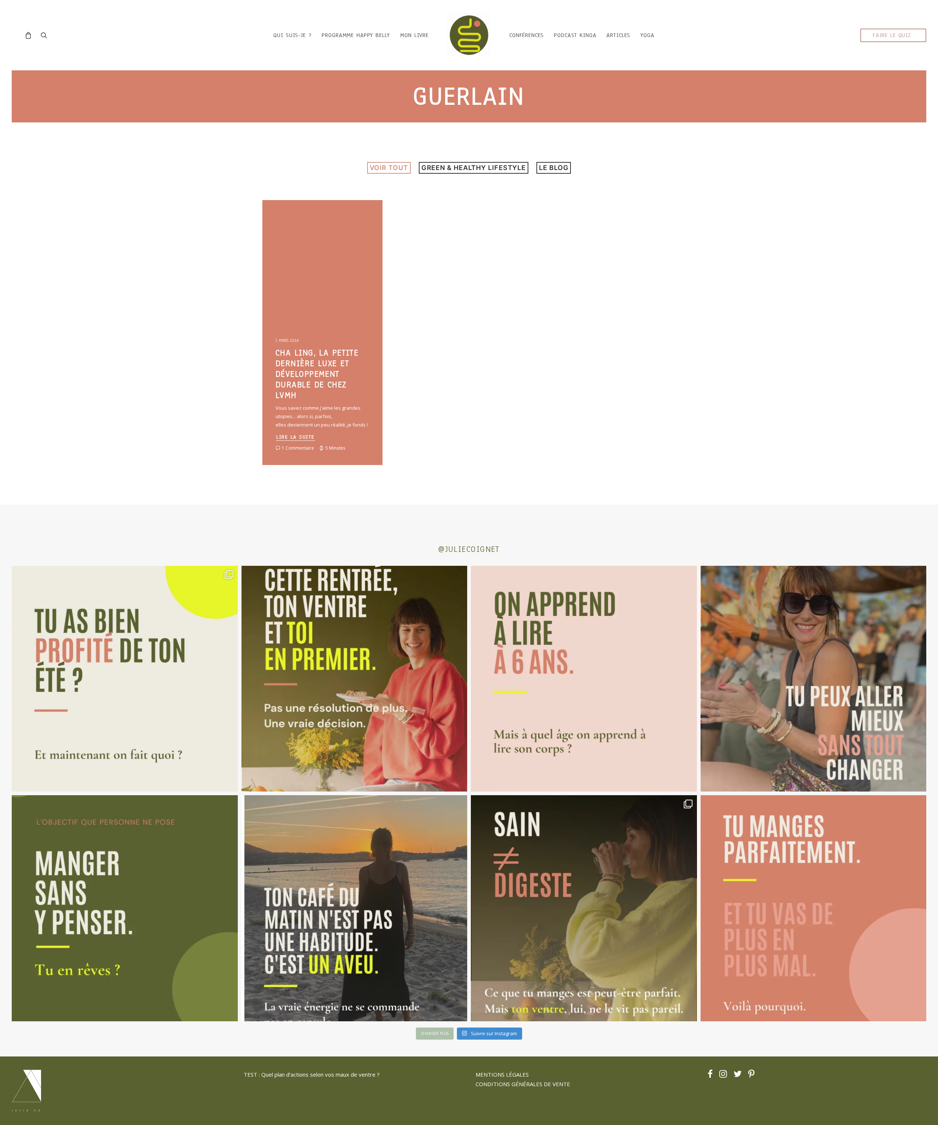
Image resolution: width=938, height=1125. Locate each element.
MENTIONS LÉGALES (502, 1074)
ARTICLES (618, 35)
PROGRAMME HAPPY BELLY (356, 35)
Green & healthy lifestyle (473, 167)
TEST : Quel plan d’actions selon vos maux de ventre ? (312, 1074)
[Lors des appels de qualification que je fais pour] (814, 679)
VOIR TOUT (389, 167)
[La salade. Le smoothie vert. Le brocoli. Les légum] (584, 908)
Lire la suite (295, 437)
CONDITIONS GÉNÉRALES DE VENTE (523, 1084)
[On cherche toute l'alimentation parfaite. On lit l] (125, 908)
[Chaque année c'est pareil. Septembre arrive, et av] (354, 679)
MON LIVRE (414, 35)
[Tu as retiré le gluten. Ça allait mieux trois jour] (814, 908)
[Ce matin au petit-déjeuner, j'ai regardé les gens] (354, 908)
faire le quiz (892, 35)
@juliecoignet (469, 549)
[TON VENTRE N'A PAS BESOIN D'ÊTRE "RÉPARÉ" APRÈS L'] (125, 679)
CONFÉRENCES (526, 35)
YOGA (647, 35)
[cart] (30, 35)
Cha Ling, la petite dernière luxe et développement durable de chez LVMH (317, 374)
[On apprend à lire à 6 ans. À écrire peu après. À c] (584, 679)
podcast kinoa (575, 35)
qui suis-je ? (292, 35)
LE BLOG (553, 167)
